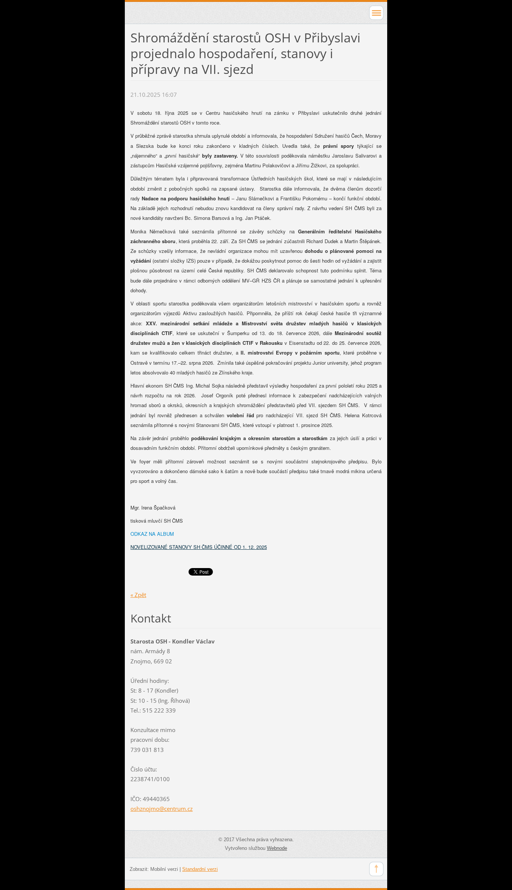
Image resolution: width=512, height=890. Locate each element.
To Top (376, 869)
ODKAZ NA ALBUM (152, 533)
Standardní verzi (200, 869)
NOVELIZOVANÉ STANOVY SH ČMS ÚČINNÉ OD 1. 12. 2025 (198, 546)
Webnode (277, 848)
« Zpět (138, 594)
